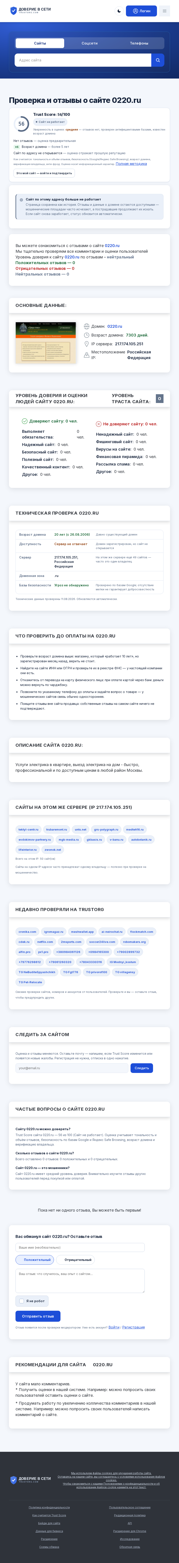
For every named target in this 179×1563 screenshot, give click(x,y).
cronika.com (27, 931)
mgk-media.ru (69, 839)
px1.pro (43, 952)
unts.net (80, 829)
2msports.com (71, 942)
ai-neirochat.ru (112, 931)
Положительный (37, 1260)
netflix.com (45, 942)
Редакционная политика (130, 1515)
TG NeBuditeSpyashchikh (37, 972)
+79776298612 (30, 962)
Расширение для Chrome (129, 1531)
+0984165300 (98, 952)
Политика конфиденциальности (49, 1507)
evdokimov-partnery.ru (35, 839)
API (130, 1523)
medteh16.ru (135, 829)
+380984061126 (68, 952)
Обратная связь (129, 1547)
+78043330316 (90, 962)
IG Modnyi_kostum (123, 962)
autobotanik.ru (141, 839)
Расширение (49, 1539)
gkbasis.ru (94, 839)
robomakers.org (134, 942)
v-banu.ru (116, 839)
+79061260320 (60, 962)
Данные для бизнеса (49, 1531)
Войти (113, 1327)
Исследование (130, 1539)
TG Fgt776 (70, 972)
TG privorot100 (96, 972)
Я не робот (35, 1301)
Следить (142, 1068)
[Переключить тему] (119, 11)
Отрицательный (78, 1260)
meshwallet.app (82, 931)
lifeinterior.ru (28, 849)
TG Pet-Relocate (30, 982)
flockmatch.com (141, 931)
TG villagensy (125, 972)
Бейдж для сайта (49, 1523)
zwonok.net (53, 849)
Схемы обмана (49, 1547)
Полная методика (131, 163)
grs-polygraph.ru (106, 829)
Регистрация (133, 1327)
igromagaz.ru (53, 931)
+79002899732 (128, 952)
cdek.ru (24, 942)
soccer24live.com (102, 942)
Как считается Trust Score (49, 1515)
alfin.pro (24, 952)
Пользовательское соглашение (130, 1507)
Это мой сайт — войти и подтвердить (44, 173)
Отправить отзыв (38, 1316)
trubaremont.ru (56, 829)
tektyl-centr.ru (28, 829)
